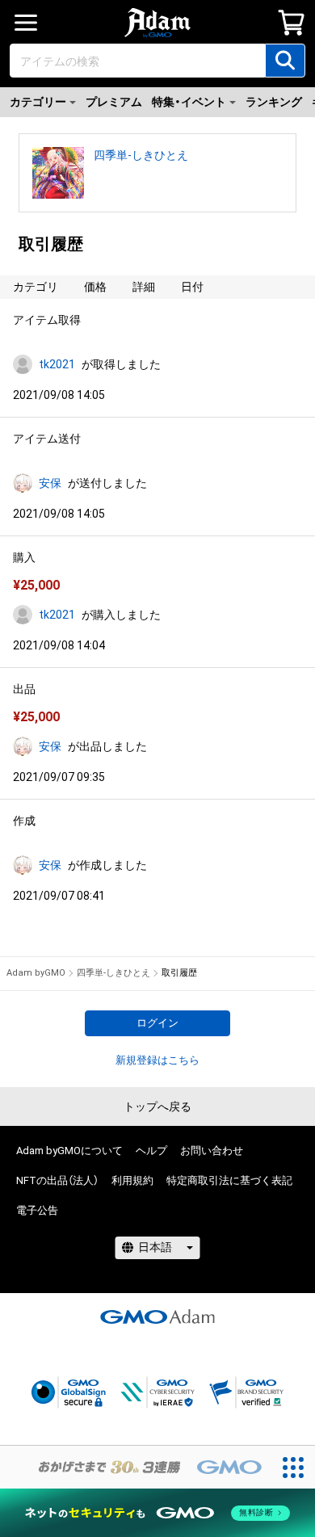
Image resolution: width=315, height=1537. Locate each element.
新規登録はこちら (158, 1060)
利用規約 (132, 1180)
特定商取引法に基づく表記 (229, 1180)
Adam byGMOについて (69, 1150)
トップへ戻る (157, 1106)
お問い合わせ (211, 1150)
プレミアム (114, 101)
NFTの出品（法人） (57, 1180)
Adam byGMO (35, 973)
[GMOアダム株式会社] (157, 1316)
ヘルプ (151, 1150)
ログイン (157, 1023)
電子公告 (37, 1210)
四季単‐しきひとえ (141, 155)
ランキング (274, 101)
